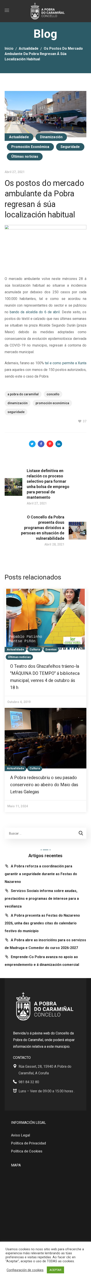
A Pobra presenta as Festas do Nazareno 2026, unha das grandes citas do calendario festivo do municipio (42, 923)
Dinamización (51, 137)
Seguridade (70, 147)
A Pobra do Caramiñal (23, 394)
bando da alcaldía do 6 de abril (35, 312)
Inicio (9, 48)
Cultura (35, 649)
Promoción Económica (30, 147)
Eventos (51, 649)
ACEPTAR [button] (55, 1270)
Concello (53, 394)
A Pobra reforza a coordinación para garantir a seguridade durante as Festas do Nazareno (41, 874)
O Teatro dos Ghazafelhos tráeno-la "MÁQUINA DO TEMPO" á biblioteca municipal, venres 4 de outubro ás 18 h (45, 677)
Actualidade (28, 48)
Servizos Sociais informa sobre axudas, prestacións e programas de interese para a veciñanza (42, 898)
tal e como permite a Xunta (65, 363)
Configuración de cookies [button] (25, 1270)
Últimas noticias (24, 156)
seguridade (16, 412)
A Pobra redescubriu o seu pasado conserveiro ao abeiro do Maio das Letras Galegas (44, 784)
